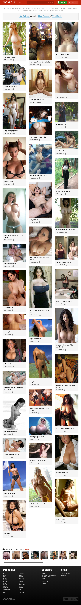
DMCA (43, 578)
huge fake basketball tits (11, 454)
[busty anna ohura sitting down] (66, 410)
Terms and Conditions (49, 575)
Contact (44, 583)
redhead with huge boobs (38, 460)
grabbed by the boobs (10, 86)
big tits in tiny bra (9, 181)
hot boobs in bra (9, 364)
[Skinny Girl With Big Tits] (40, 83)
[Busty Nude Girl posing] (14, 111)
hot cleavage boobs (62, 472)
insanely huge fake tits (37, 437)
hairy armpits (34, 220)
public (40, 10)
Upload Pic (45, 581)
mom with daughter (10, 264)
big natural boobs (9, 57)
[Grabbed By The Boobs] (14, 74)
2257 (43, 580)
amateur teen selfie (62, 95)
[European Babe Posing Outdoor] (66, 213)
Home (43, 573)
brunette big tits (8, 308)
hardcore (69, 8)
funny (57, 8)
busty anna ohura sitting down (65, 428)
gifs (61, 8)
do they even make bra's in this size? (39, 311)
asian (16, 8)
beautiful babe (60, 519)
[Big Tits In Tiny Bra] (14, 158)
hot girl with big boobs (63, 191)
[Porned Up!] (9, 2)
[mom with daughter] (14, 253)
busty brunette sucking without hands (39, 258)
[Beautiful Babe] (66, 498)
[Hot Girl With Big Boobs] (66, 173)
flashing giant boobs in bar (38, 137)
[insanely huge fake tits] (40, 426)
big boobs (7, 533)
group (64, 8)
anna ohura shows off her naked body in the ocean (40, 381)
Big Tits (38, 8)
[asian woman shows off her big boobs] (40, 397)
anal (13, 8)
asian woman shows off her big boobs (39, 409)
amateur (9, 8)
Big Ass (28, 8)
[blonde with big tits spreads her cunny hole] (14, 378)
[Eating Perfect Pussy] (66, 37)
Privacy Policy (46, 577)
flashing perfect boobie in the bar (40, 62)
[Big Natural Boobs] (14, 38)
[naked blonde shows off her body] (40, 484)
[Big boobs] (14, 515)
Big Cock (33, 8)
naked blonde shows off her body (40, 504)
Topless (61, 10)
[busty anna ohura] (14, 476)
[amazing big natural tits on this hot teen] (14, 210)
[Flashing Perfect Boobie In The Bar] (40, 41)
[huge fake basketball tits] (14, 445)
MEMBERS (73, 2)
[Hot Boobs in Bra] (14, 350)
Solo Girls (51, 10)
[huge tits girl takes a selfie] (66, 284)
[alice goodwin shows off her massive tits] (66, 325)
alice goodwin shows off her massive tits (64, 346)
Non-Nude (25, 10)
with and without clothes (63, 262)
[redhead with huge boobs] (40, 450)
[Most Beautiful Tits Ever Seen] (66, 140)
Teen (56, 10)
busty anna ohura (9, 493)
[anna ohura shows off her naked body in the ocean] (40, 361)
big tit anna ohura (35, 339)
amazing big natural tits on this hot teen (13, 236)
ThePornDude (65, 573)
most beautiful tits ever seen (65, 151)
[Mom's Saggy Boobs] (66, 112)
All (4, 8)
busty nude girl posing (11, 131)
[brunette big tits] (14, 288)
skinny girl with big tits (37, 100)
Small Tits (45, 10)
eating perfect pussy (62, 54)
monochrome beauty (10, 432)
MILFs (19, 10)
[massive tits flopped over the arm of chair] (66, 368)
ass (20, 8)
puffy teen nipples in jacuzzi (38, 175)
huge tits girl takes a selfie (64, 301)
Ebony (52, 8)
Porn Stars (35, 10)
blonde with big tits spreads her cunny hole (13, 388)
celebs (48, 8)
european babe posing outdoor (65, 230)
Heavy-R (63, 575)
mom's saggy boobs (62, 124)
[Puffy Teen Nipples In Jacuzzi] (40, 159)
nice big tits (7, 332)
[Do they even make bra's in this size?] (40, 287)
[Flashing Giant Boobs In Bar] (40, 120)
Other (30, 10)
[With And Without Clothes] (66, 248)
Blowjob (43, 8)
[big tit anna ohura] (40, 328)
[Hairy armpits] (40, 200)
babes (23, 8)
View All (27, 549)
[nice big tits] (14, 322)
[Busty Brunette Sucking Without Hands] (40, 241)
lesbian (75, 8)
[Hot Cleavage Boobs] (66, 452)
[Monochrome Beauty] (14, 413)
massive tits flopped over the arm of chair (66, 386)
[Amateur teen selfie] (66, 77)
